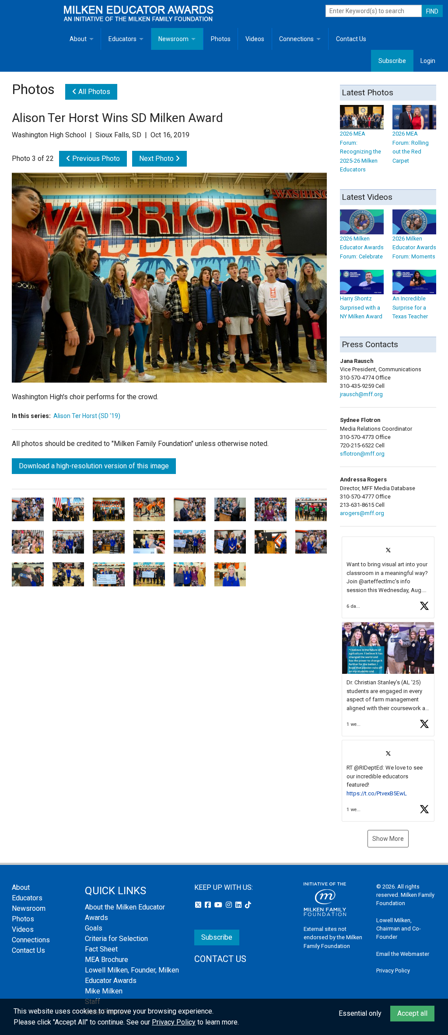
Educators (122, 38)
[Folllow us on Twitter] (199, 905)
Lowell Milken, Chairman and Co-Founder (398, 928)
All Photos (93, 91)
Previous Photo (95, 158)
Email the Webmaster (402, 954)
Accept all (412, 1013)
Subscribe (392, 60)
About (78, 38)
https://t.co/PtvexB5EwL (376, 793)
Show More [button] (388, 838)
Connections (296, 38)
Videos (254, 38)
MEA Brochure (106, 959)
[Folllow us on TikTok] (248, 905)
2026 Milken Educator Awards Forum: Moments (414, 247)
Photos (221, 38)
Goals (93, 928)
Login (427, 60)
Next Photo (157, 158)
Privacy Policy (393, 970)
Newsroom (173, 38)
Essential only (360, 1013)
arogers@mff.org (362, 513)
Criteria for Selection (116, 938)
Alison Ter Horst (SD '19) (86, 415)
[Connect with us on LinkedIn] (239, 905)
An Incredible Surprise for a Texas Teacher (410, 307)
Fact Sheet (101, 949)
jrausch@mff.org (361, 394)
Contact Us (351, 38)
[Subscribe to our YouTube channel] (219, 905)
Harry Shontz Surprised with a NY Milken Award (361, 307)
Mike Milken (103, 991)
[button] (388, 577)
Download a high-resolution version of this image (94, 466)
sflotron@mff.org (362, 453)
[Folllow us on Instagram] (229, 905)
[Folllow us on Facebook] (209, 905)
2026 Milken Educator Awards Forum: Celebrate (362, 247)
